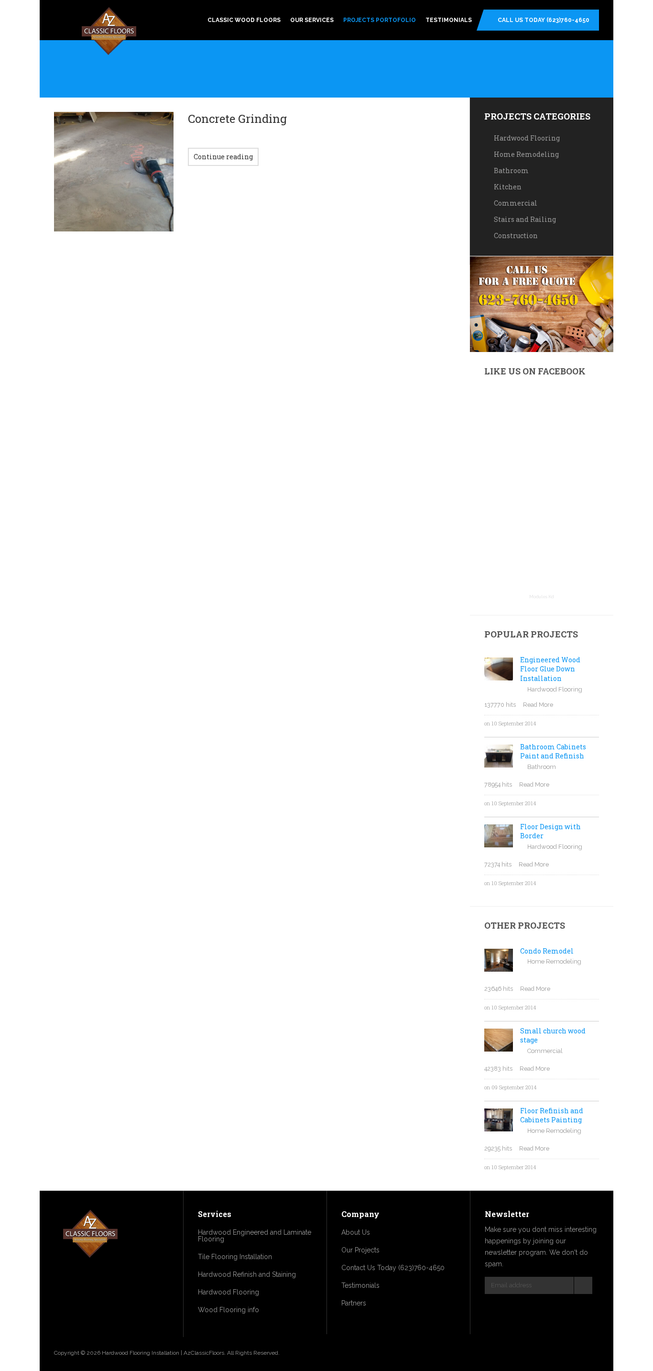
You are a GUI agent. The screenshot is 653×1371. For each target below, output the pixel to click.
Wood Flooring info (228, 1310)
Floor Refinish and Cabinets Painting (551, 1115)
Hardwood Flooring (527, 138)
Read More (538, 704)
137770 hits (500, 704)
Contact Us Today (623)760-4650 (393, 1268)
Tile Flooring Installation (235, 1257)
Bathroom (511, 170)
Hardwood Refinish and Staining (247, 1274)
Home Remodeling (526, 154)
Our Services (312, 20)
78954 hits (498, 784)
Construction (516, 235)
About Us (355, 1232)
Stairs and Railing (525, 219)
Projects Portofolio (379, 20)
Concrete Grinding (237, 118)
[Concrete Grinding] (114, 171)
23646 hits (498, 988)
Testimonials (448, 20)
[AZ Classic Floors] (109, 32)
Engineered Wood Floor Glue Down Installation (550, 669)
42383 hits (498, 1068)
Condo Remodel (547, 950)
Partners (353, 1303)
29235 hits (498, 1148)
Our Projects (360, 1250)
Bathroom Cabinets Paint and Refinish (553, 751)
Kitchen (508, 186)
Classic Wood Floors (244, 20)
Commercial (515, 203)
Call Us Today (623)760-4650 (543, 20)
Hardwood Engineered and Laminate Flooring (254, 1235)
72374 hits (498, 864)
